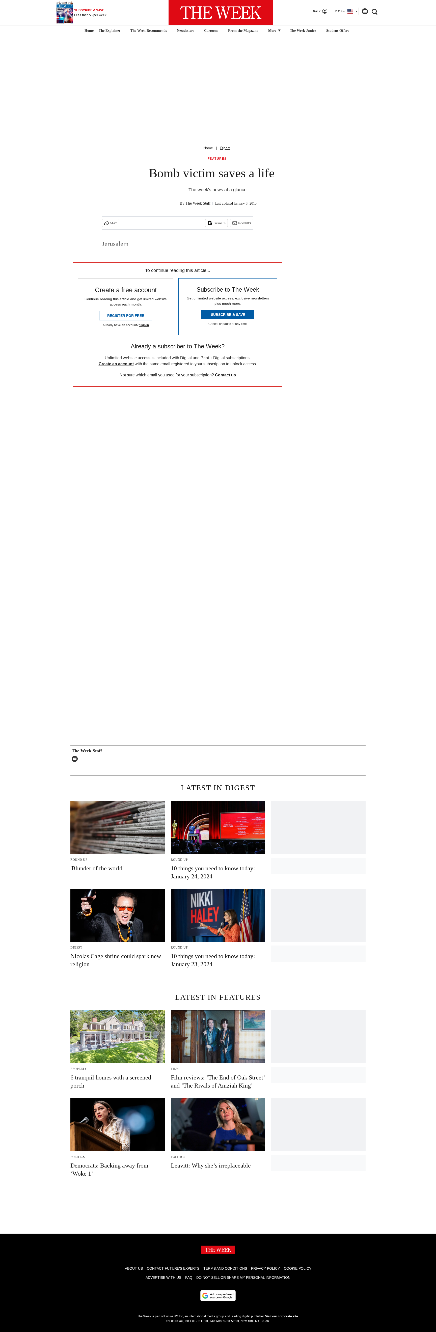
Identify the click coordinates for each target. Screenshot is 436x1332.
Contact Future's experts (173, 1268)
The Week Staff (197, 203)
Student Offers (337, 31)
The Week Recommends (148, 31)
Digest (225, 148)
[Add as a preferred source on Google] (218, 1295)
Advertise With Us (163, 1277)
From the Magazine (243, 31)
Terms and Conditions (225, 1268)
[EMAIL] (76, 759)
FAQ (188, 1277)
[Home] (88, 31)
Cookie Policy (297, 1268)
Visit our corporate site (281, 1316)
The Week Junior (303, 31)
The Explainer (109, 31)
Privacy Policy (265, 1268)
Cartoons (211, 31)
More (272, 31)
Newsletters (185, 31)
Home (208, 148)
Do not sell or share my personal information (243, 1277)
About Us (134, 1268)
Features (217, 158)
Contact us (225, 375)
